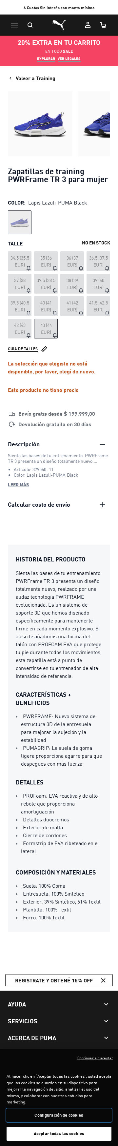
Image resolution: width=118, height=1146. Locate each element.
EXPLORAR (46, 58)
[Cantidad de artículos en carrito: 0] (103, 25)
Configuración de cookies (58, 1115)
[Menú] (14, 25)
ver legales (69, 58)
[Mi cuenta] (87, 25)
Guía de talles (23, 348)
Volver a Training (35, 78)
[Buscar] (30, 25)
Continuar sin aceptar (95, 1058)
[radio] (19, 222)
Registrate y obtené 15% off (54, 980)
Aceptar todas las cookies (59, 1133)
